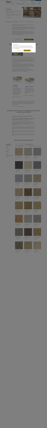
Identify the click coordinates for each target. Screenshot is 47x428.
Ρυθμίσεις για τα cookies (20, 50)
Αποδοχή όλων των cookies (27, 50)
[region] (24, 47)
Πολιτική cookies (17, 48)
